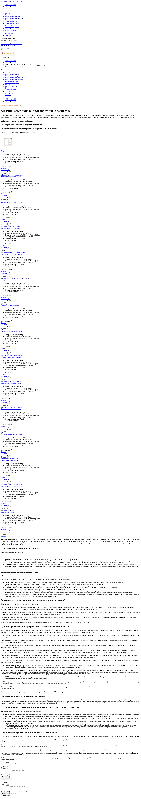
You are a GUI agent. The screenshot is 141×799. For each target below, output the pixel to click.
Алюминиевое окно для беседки (11, 383)
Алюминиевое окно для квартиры (12, 254)
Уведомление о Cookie (8, 45)
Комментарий (5, 775)
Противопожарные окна (13, 15)
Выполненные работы (12, 27)
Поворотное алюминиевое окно (11, 331)
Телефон (3, 768)
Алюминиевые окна (11, 21)
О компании (9, 33)
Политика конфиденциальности (11, 44)
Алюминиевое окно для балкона (11, 228)
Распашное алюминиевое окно (11, 409)
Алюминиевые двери (12, 23)
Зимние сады (9, 25)
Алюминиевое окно (7, 512)
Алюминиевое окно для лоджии (11, 202)
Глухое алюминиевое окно (9, 460)
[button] (70, 10)
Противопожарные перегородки (15, 18)
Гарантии (8, 32)
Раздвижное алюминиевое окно (11, 177)
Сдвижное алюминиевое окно (11, 357)
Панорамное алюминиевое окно (11, 434)
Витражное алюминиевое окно (11, 151)
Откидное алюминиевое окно (10, 305)
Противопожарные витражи (14, 20)
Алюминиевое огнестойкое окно (11, 486)
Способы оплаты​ (10, 30)
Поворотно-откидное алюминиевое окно (14, 280)
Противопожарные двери (13, 16)
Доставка (8, 28)
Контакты (8, 35)
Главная (7, 13)
